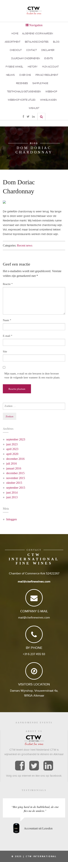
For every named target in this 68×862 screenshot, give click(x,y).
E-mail (7, 336)
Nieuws (10, 75)
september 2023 (15, 439)
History (33, 66)
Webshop (51, 91)
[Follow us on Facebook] (23, 117)
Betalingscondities (37, 42)
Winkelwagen (48, 100)
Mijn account (50, 66)
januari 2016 (13, 468)
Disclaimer (47, 50)
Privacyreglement (47, 75)
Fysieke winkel (14, 66)
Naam (7, 320)
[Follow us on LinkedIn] (33, 117)
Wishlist (34, 108)
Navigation (35, 25)
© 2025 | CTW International (34, 856)
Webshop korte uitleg (22, 100)
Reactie (8, 284)
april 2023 (12, 449)
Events (48, 58)
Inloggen (11, 519)
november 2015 (15, 478)
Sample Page (40, 83)
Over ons (25, 75)
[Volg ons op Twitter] (34, 766)
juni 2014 (12, 492)
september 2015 (15, 487)
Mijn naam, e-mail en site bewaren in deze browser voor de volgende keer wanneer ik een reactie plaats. (32, 375)
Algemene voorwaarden (37, 33)
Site (5, 351)
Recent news (24, 245)
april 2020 (12, 453)
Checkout (16, 50)
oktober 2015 (14, 482)
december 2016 (15, 458)
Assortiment (12, 42)
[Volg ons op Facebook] (20, 766)
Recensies (22, 83)
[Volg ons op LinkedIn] (48, 766)
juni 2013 (12, 497)
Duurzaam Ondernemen (25, 58)
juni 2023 (12, 444)
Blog (56, 42)
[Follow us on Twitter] (28, 117)
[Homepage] (34, 10)
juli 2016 (11, 463)
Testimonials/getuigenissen (24, 91)
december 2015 (15, 473)
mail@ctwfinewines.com (34, 581)
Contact (31, 50)
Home (15, 33)
